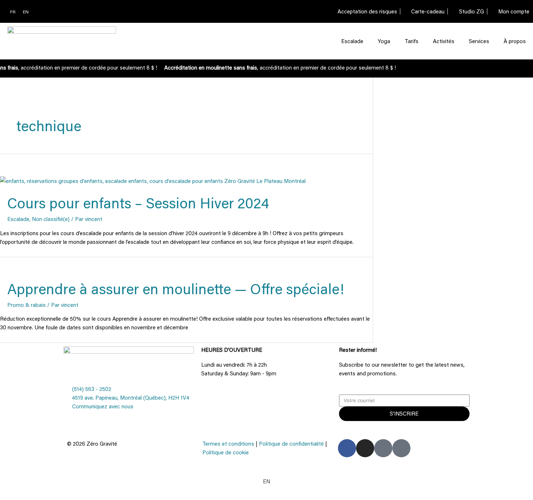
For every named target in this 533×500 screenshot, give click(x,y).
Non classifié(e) (51, 218)
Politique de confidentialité (291, 443)
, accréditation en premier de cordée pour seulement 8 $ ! (277, 67)
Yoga (384, 41)
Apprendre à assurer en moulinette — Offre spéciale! (175, 288)
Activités (443, 41)
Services (479, 41)
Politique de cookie (225, 452)
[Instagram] (365, 448)
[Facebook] (347, 448)
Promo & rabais (26, 304)
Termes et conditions (228, 443)
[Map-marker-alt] (401, 448)
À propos (515, 41)
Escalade (352, 41)
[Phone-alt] (383, 448)
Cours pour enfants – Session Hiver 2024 (138, 202)
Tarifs (411, 41)
